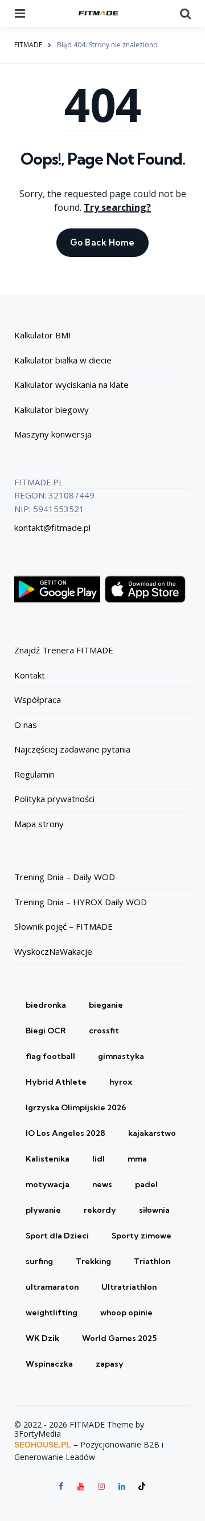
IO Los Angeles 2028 (65, 1133)
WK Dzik (42, 1338)
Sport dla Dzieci (57, 1235)
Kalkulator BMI (42, 335)
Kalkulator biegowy (51, 409)
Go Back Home (102, 242)
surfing (39, 1261)
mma (137, 1159)
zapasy (110, 1364)
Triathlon (152, 1261)
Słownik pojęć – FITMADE (63, 926)
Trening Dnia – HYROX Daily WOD (80, 901)
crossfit (104, 1030)
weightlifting (51, 1312)
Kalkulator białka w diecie (63, 360)
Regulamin (34, 774)
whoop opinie (126, 1312)
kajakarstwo (152, 1133)
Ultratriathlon (129, 1287)
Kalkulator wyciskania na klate (71, 384)
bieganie (106, 1005)
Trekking (93, 1261)
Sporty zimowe (141, 1235)
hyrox (120, 1082)
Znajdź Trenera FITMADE (63, 650)
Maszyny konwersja (53, 434)
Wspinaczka (49, 1364)
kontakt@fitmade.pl (52, 527)
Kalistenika (47, 1159)
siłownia (154, 1210)
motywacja (47, 1184)
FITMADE (28, 45)
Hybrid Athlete (56, 1082)
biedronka (46, 1005)
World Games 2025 (119, 1338)
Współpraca (37, 699)
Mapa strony (39, 823)
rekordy (100, 1210)
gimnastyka (121, 1056)
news (102, 1184)
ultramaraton (52, 1287)
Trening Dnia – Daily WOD (64, 876)
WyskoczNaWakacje (53, 951)
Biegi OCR (46, 1030)
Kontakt (29, 675)
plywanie (43, 1210)
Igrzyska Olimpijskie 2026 (76, 1107)
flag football (50, 1056)
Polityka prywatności (54, 798)
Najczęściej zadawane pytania (72, 749)
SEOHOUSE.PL (42, 1444)
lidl (98, 1159)
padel (146, 1184)
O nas (25, 724)
